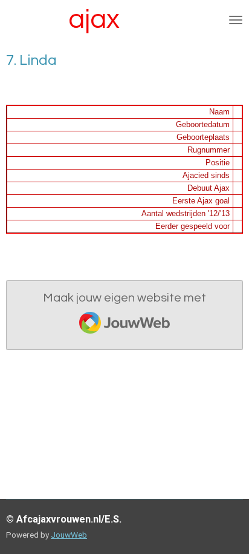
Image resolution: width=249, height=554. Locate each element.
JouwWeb (69, 534)
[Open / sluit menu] (235, 19)
